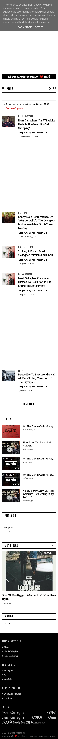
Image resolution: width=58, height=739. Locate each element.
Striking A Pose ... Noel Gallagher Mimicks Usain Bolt (35, 253)
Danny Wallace (25, 274)
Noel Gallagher (25, 247)
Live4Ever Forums (12, 693)
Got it (39, 27)
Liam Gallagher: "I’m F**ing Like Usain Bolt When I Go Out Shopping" (36, 124)
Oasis (6, 647)
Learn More (24, 27)
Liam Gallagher (11, 656)
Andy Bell (23, 370)
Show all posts (14, 108)
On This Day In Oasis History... (38, 426)
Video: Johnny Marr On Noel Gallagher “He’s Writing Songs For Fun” (38, 493)
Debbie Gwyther (25, 116)
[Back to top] (50, 731)
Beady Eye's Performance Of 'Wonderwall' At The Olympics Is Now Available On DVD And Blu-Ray (36, 222)
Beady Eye (22, 212)
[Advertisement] (29, 40)
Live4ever (8, 698)
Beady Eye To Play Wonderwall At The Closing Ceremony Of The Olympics (36, 378)
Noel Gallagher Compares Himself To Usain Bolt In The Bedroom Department (35, 282)
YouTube (7, 531)
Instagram (8, 527)
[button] (11, 88)
